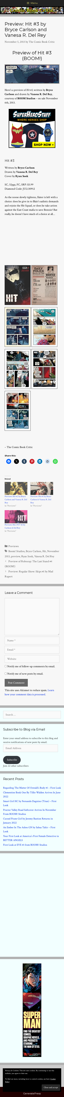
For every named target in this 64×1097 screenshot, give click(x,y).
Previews (13, 546)
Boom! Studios (16, 551)
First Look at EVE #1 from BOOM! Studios (25, 845)
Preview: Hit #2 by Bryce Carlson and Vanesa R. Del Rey (16, 499)
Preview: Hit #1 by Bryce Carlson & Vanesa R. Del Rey (40, 499)
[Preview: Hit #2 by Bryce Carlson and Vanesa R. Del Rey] (16, 488)
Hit (44, 551)
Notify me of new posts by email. (25, 673)
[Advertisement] (32, 239)
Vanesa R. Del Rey (44, 556)
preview (15, 556)
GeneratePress (32, 1093)
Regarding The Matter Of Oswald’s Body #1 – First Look (32, 788)
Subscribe (12, 760)
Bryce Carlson (33, 551)
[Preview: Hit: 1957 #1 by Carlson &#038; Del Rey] (16, 516)
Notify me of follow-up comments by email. (31, 666)
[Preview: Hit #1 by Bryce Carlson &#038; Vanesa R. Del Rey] (41, 488)
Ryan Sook (27, 556)
